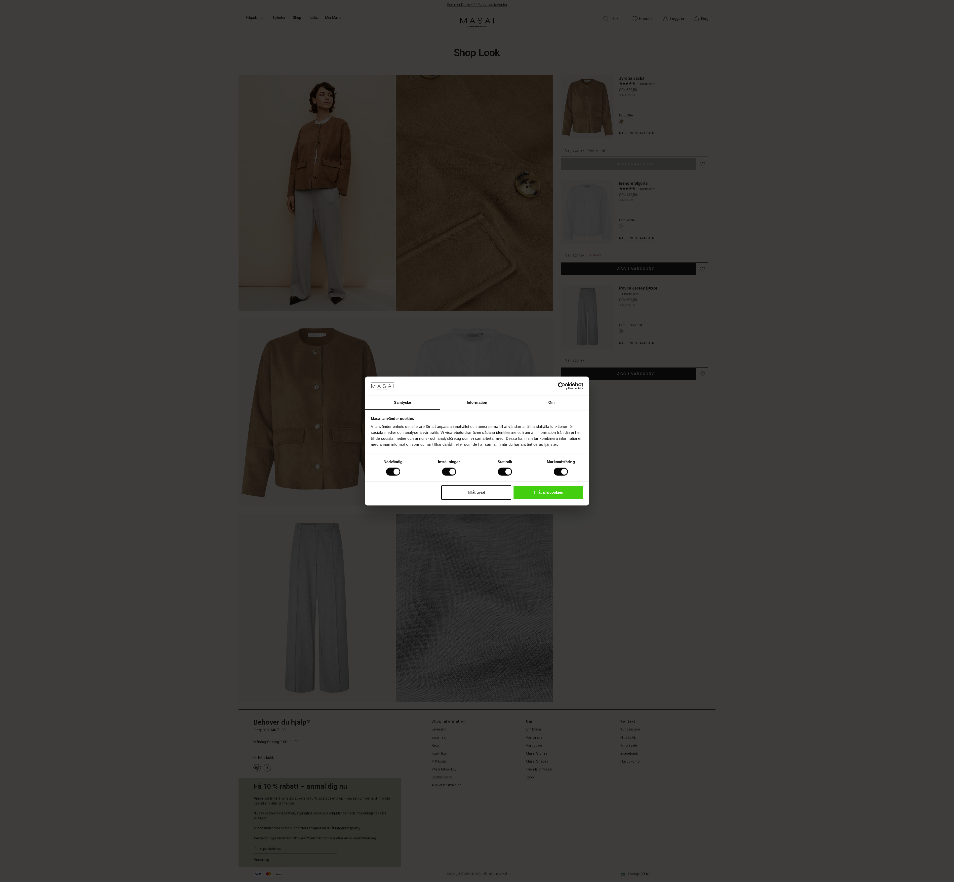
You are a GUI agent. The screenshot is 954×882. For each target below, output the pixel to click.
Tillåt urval (476, 492)
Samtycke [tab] (402, 402)
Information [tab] (477, 402)
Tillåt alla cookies (548, 492)
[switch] (449, 472)
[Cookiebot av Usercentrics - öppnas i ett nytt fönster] (561, 386)
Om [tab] (551, 402)
